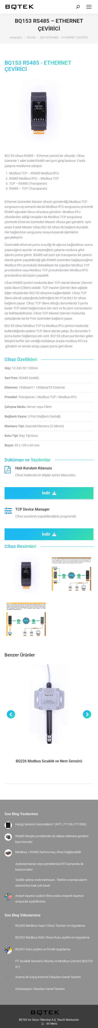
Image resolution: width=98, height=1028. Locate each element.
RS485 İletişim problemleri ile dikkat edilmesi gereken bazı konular (52, 839)
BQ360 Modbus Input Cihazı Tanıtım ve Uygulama (50, 925)
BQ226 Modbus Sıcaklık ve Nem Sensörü (49, 761)
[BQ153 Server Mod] (71, 573)
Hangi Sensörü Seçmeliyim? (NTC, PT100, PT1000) (50, 824)
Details (49, 709)
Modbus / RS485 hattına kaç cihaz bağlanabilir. (48, 852)
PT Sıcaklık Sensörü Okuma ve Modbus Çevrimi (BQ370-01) (54, 964)
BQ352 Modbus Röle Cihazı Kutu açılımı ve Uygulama (52, 937)
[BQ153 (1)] (26, 573)
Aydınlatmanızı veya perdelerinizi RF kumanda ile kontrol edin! (49, 866)
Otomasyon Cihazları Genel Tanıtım (40, 989)
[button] (11, 714)
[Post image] (8, 825)
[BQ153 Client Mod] (26, 619)
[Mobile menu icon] (88, 6)
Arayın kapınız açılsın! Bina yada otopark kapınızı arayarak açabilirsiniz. (49, 898)
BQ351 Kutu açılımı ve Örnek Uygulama (42, 949)
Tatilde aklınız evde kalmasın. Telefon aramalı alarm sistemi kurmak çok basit (51, 882)
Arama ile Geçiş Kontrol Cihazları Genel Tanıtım (48, 977)
